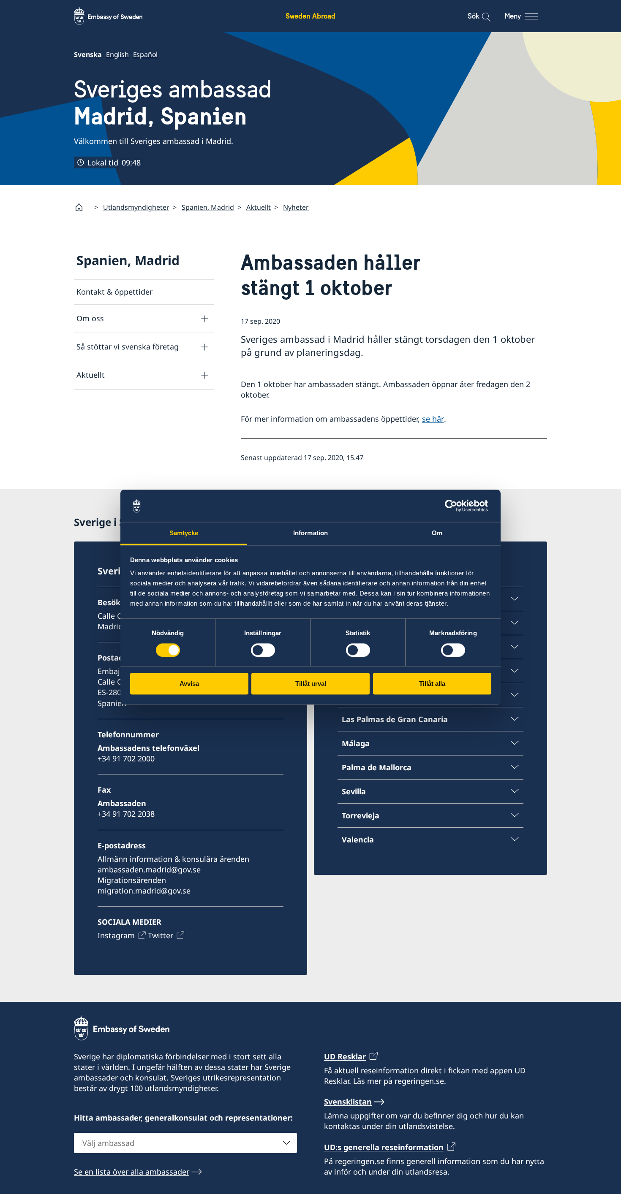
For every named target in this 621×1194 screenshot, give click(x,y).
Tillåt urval (310, 684)
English (117, 54)
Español (145, 54)
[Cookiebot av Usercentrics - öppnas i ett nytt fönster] (454, 505)
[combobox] (185, 1143)
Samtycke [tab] (184, 533)
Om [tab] (437, 533)
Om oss (90, 318)
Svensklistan (348, 1102)
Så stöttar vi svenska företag (127, 346)
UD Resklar (345, 1056)
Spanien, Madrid (208, 207)
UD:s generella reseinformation (384, 1147)
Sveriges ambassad (173, 102)
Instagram (116, 935)
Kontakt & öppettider (114, 292)
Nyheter (296, 207)
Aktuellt (258, 207)
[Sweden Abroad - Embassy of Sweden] (116, 16)
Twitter (160, 935)
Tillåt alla (432, 684)
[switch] (263, 650)
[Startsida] (82, 207)
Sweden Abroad (310, 16)
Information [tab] (310, 533)
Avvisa (189, 684)
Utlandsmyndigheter (136, 207)
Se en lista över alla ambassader (131, 1172)
